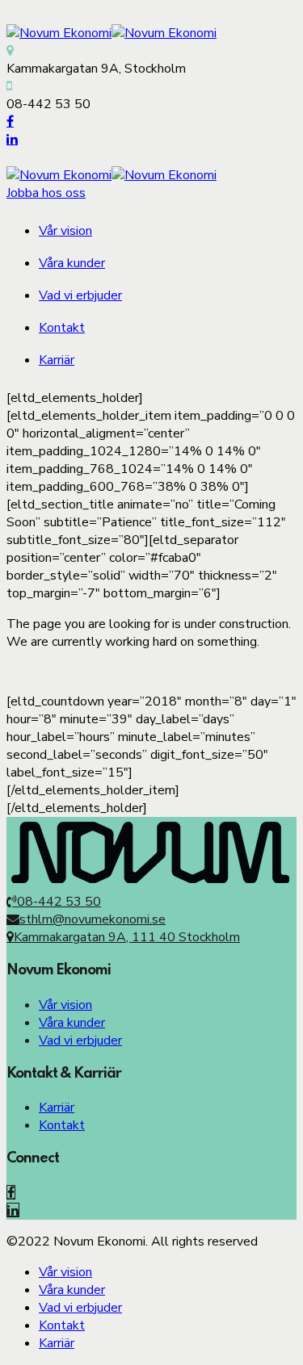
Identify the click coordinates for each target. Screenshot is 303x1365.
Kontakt (62, 328)
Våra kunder (72, 263)
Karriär (56, 360)
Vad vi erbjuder (80, 295)
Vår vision (65, 231)
